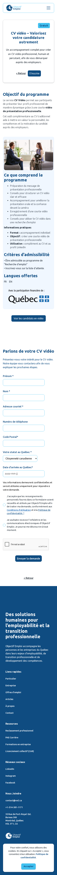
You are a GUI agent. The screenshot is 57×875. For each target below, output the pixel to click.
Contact (9, 713)
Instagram (10, 776)
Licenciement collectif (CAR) (19, 751)
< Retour (21, 73)
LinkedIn (9, 769)
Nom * (6, 391)
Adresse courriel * (13, 406)
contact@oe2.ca (13, 800)
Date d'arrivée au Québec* (18, 467)
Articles (9, 699)
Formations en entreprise (18, 744)
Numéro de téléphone (15, 421)
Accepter (28, 866)
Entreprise (10, 685)
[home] (14, 8)
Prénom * (8, 376)
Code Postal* (10, 437)
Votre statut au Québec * (17, 452)
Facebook (10, 782)
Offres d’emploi (13, 692)
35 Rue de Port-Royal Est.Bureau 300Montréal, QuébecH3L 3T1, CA (18, 819)
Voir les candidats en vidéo (28, 318)
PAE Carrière (11, 737)
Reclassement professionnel (19, 730)
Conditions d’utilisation (19, 510)
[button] (48, 8)
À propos (9, 706)
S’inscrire (34, 73)
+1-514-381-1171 (14, 807)
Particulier (10, 678)
